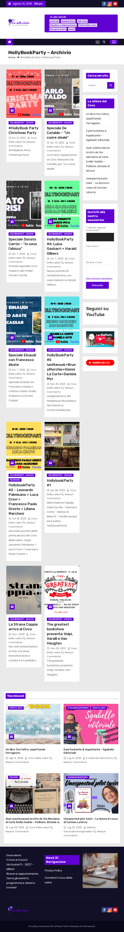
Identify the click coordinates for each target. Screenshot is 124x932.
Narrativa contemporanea (63, 25)
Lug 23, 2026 (75, 827)
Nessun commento (17, 762)
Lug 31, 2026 (74, 758)
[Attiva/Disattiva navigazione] (97, 42)
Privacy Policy (53, 870)
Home (12, 57)
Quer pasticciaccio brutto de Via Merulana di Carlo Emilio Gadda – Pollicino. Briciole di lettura (33, 822)
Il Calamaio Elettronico (78, 708)
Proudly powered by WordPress (45, 926)
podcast (54, 21)
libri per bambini (58, 29)
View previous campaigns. (99, 278)
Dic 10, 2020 (57, 142)
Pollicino (14, 777)
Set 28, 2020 (58, 490)
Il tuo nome (92, 246)
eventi (72, 29)
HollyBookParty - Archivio (22, 123)
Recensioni (15, 480)
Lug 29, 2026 (17, 827)
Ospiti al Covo (16, 708)
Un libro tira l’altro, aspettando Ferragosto (97, 118)
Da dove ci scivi (94, 262)
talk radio (82, 21)
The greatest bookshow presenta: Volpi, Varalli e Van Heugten (60, 633)
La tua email (93, 230)
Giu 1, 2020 (18, 634)
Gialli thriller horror (88, 25)
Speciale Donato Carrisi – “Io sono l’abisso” (23, 244)
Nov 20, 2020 (58, 384)
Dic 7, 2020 (19, 254)
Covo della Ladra (38, 758)
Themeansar (88, 926)
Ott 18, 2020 (19, 518)
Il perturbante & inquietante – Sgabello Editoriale (97, 135)
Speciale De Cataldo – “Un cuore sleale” (58, 133)
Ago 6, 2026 (16, 758)
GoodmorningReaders (78, 777)
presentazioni (68, 21)
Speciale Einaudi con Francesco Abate (22, 360)
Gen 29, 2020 (58, 648)
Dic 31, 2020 (19, 137)
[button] (105, 41)
